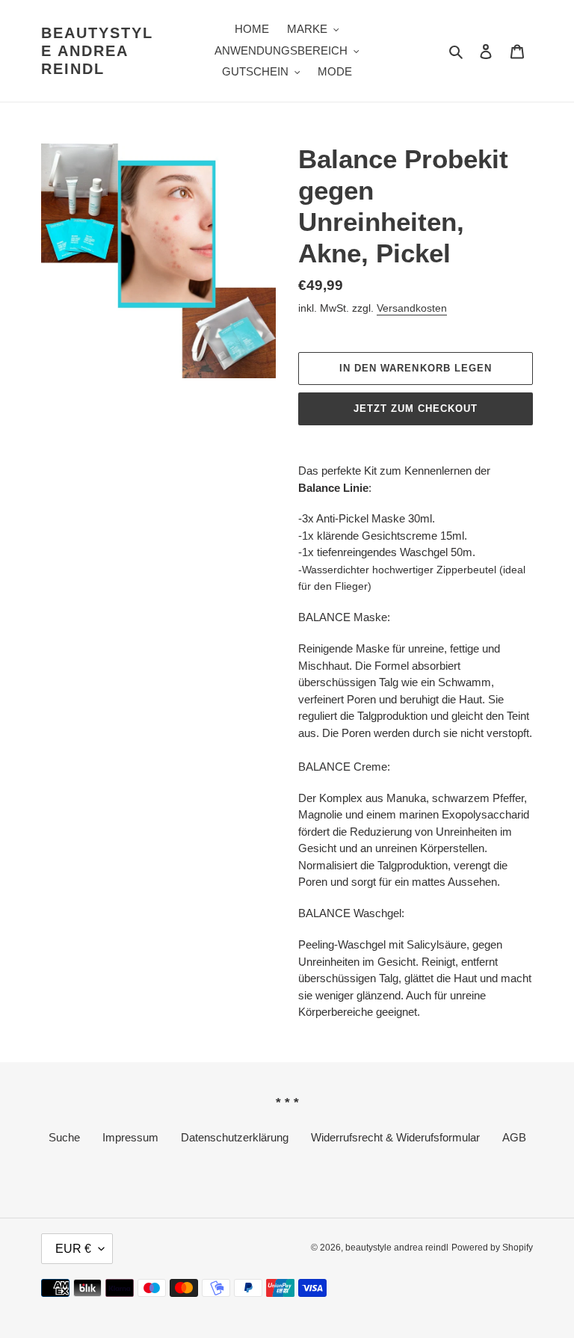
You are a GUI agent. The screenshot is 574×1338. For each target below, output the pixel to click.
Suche (64, 1137)
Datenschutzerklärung (234, 1137)
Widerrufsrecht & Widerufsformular (395, 1137)
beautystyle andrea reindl (97, 51)
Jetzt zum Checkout (416, 408)
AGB (514, 1137)
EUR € (73, 1248)
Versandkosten (412, 308)
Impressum (130, 1137)
